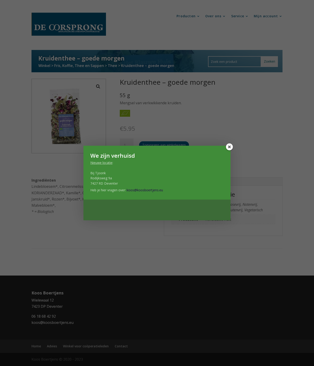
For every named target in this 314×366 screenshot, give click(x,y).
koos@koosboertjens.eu (145, 190)
